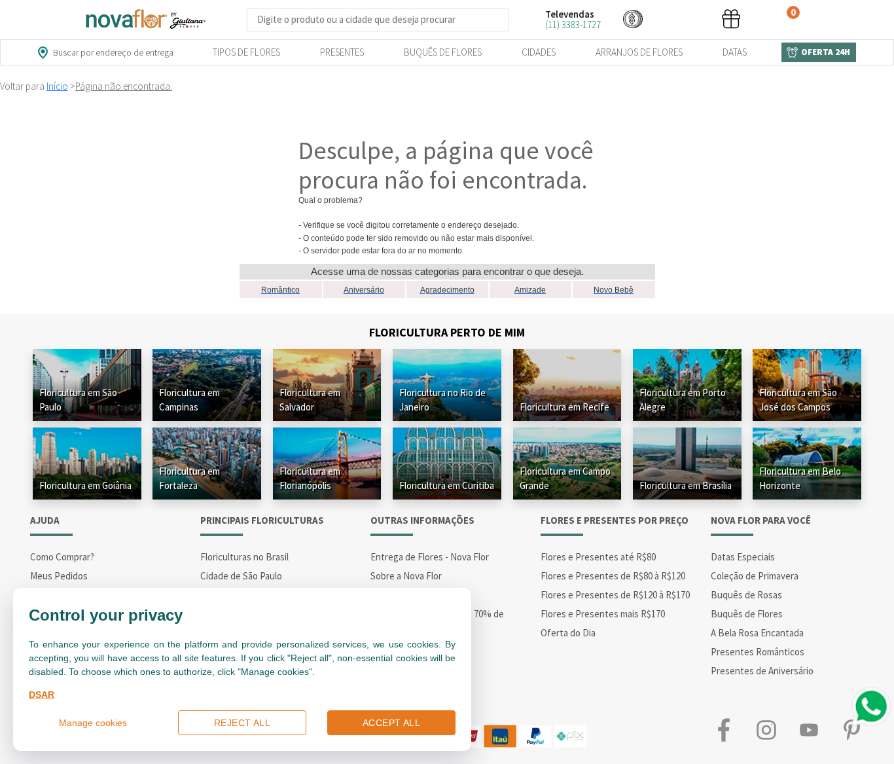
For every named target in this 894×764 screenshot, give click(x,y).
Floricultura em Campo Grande (565, 478)
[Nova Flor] (145, 19)
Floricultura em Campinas (189, 399)
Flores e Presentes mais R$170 (603, 614)
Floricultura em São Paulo (78, 399)
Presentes (342, 52)
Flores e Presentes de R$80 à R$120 (613, 576)
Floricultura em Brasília (685, 485)
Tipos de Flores (246, 52)
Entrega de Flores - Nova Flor (429, 557)
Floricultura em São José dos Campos (798, 399)
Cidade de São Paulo (241, 576)
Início (57, 86)
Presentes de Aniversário (762, 670)
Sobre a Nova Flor (406, 576)
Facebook (723, 729)
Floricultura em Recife (564, 407)
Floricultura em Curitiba (446, 485)
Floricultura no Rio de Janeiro (442, 399)
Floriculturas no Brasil (244, 557)
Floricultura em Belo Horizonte (800, 478)
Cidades (539, 52)
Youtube (808, 729)
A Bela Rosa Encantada (757, 633)
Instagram (766, 729)
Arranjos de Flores (639, 52)
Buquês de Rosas (746, 595)
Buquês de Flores (443, 52)
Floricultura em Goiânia (85, 485)
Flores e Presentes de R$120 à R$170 (615, 595)
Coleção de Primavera (754, 576)
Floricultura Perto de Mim (447, 332)
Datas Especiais (743, 557)
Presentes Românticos (757, 652)
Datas (735, 52)
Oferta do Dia (568, 633)
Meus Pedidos (59, 576)
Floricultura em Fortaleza (189, 478)
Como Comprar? (62, 557)
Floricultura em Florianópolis (309, 478)
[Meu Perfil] (682, 18)
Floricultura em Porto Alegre (682, 399)
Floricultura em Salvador (309, 399)
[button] (633, 18)
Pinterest (851, 729)
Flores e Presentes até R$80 (598, 557)
